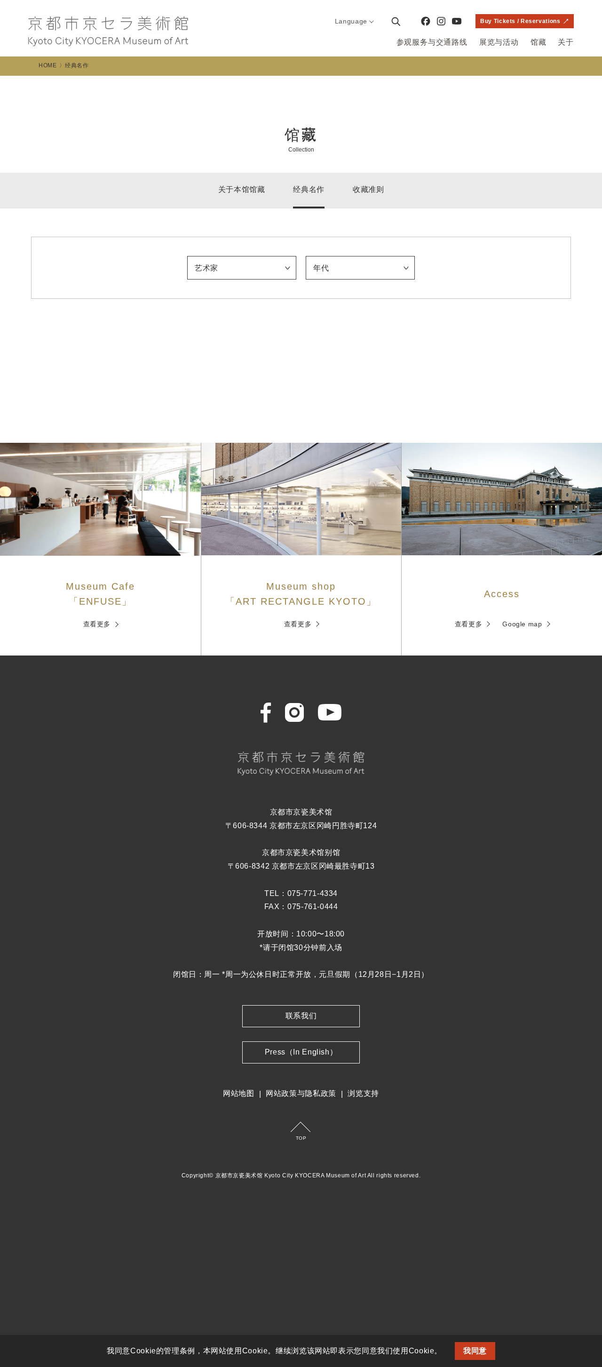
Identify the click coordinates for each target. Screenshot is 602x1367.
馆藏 (539, 42)
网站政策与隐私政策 (301, 1093)
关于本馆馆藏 (241, 189)
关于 (566, 42)
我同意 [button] (475, 1351)
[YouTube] (456, 21)
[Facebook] (425, 21)
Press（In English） (301, 1052)
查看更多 (97, 624)
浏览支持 (363, 1093)
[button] (445, 1352)
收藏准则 (368, 189)
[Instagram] (441, 21)
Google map (522, 624)
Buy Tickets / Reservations (520, 21)
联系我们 (301, 1016)
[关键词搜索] (395, 21)
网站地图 (238, 1093)
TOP (301, 1138)
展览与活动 (499, 42)
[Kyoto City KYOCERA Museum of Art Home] (108, 31)
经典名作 (309, 189)
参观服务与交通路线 (431, 42)
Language (351, 21)
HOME (48, 65)
